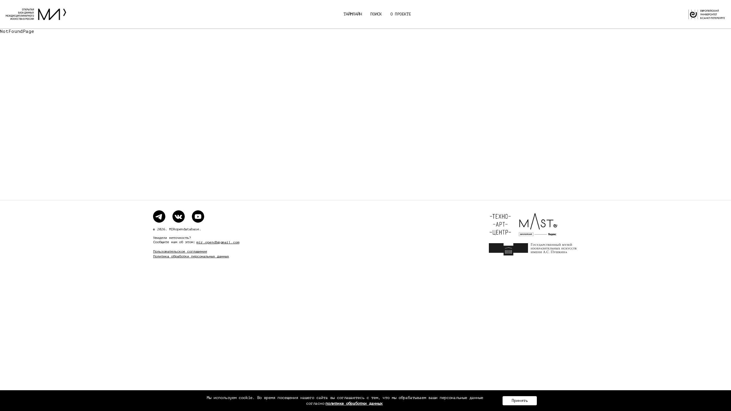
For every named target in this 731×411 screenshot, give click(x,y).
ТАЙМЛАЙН (353, 14)
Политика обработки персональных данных (191, 256)
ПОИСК (376, 14)
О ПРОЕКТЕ (400, 14)
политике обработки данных (354, 403)
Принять (520, 400)
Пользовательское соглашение (180, 251)
